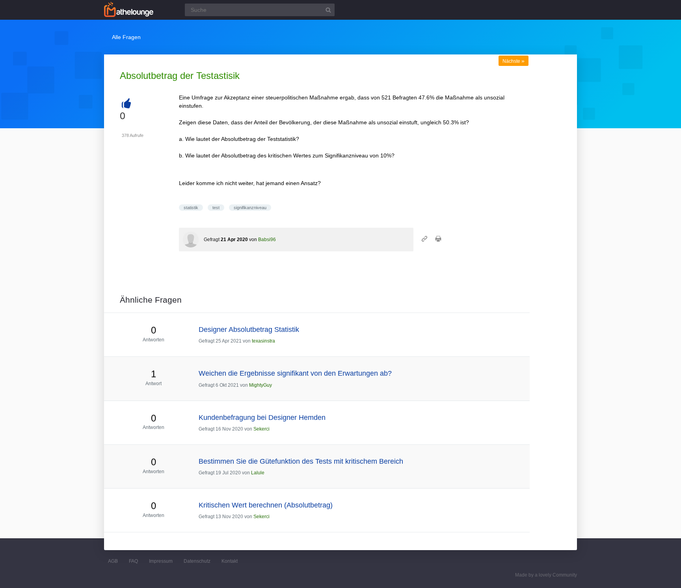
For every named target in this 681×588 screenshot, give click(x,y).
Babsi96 (267, 239)
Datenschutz (197, 561)
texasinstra (263, 341)
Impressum (161, 561)
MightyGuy (260, 385)
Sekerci (261, 429)
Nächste (513, 61)
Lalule (257, 473)
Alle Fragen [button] (126, 37)
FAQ (133, 561)
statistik (191, 207)
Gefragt (212, 239)
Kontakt (229, 561)
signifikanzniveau (250, 207)
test (216, 207)
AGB (113, 561)
